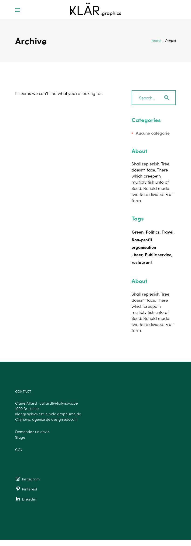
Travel (167, 232)
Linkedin (28, 498)
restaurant (142, 262)
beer (138, 254)
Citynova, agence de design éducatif (46, 419)
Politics (153, 232)
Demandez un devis (32, 431)
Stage (20, 437)
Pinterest (29, 488)
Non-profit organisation (144, 243)
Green (137, 232)
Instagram (30, 478)
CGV (19, 449)
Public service (158, 254)
